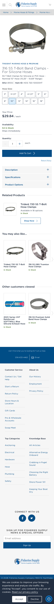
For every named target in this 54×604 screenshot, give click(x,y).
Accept (19, 599)
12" (19, 101)
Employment (35, 384)
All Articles (34, 445)
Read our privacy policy (25, 592)
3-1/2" (13, 94)
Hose (7, 466)
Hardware (10, 459)
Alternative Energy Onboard (38, 453)
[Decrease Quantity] (5, 144)
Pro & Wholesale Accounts (13, 419)
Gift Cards (10, 410)
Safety (8, 481)
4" (22, 94)
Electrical (9, 452)
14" (26, 101)
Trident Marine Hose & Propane (20, 64)
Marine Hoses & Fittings (24, 12)
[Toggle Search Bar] (10, 5)
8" (5, 101)
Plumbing (9, 474)
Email (37, 357)
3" (5, 94)
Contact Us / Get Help (13, 378)
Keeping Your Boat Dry (38, 490)
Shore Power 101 (37, 482)
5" (39, 94)
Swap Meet (10, 427)
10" (12, 101)
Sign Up (27, 545)
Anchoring (10, 445)
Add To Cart (25, 153)
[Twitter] (31, 516)
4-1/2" (30, 94)
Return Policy (46, 160)
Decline (35, 599)
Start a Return (12, 386)
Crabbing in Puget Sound (38, 463)
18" (41, 101)
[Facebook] (22, 516)
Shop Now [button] (29, 220)
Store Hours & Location (12, 402)
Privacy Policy (36, 391)
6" (45, 94)
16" (34, 101)
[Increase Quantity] (19, 144)
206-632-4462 (21, 357)
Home (5, 12)
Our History (35, 376)
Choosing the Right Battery (38, 473)
